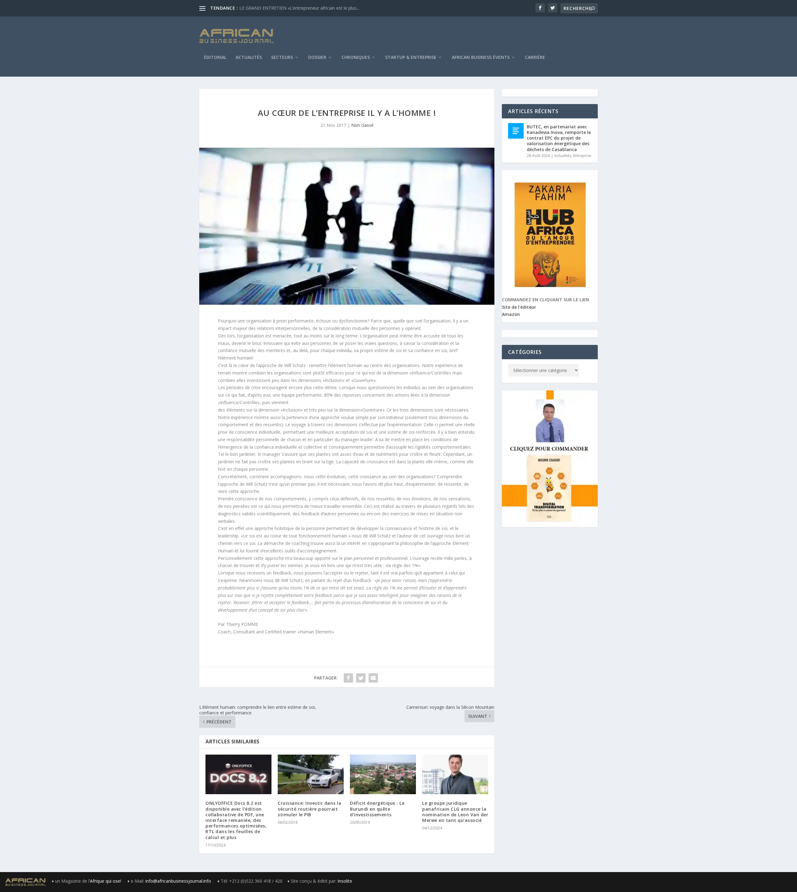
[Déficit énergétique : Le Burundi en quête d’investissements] (383, 774)
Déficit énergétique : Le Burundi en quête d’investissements (377, 808)
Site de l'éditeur (519, 307)
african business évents (481, 57)
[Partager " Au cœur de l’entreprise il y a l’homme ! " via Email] (373, 678)
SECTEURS (282, 57)
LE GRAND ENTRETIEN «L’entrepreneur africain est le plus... (299, 8)
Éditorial (215, 57)
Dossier (317, 57)
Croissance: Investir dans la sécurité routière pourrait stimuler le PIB (309, 808)
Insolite (344, 881)
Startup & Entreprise (410, 57)
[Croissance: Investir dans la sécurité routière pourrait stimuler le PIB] (311, 774)
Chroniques (356, 57)
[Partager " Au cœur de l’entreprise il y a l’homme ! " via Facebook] (348, 678)
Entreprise (582, 155)
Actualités (249, 57)
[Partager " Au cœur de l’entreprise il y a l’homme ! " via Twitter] (361, 678)
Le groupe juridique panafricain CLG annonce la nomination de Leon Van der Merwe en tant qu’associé (455, 811)
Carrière (535, 57)
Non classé (362, 125)
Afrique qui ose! (106, 881)
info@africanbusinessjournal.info (178, 881)
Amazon (511, 314)
